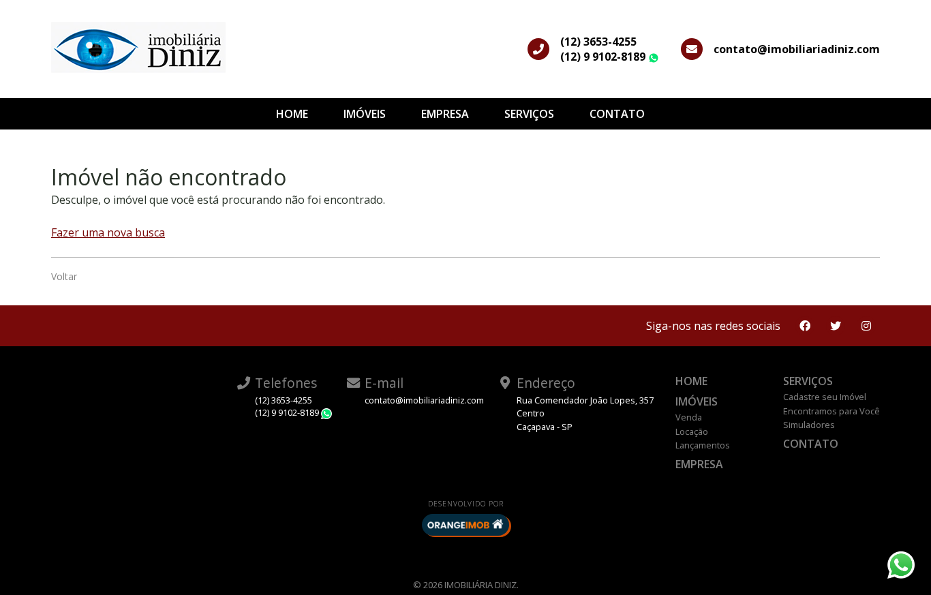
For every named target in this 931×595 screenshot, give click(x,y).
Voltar (64, 276)
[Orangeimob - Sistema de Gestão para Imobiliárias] (465, 525)
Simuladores (809, 424)
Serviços (529, 113)
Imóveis (365, 113)
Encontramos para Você (831, 411)
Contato (617, 113)
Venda (688, 417)
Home (292, 113)
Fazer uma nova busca (108, 232)
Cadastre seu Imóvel (824, 397)
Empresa (445, 113)
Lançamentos (702, 445)
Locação (691, 431)
